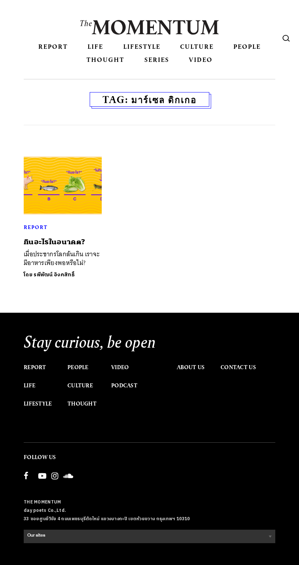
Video (201, 59)
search (286, 38)
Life (95, 46)
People (247, 46)
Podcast (124, 385)
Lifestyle (141, 46)
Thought (105, 59)
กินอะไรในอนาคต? (54, 241)
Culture (197, 46)
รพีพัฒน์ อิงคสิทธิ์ (54, 274)
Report (53, 46)
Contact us (238, 367)
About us (191, 367)
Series (156, 59)
